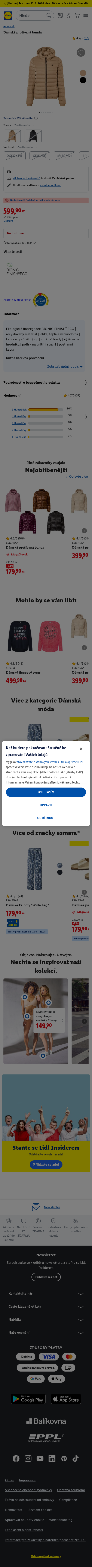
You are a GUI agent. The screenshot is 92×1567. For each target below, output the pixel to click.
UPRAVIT (46, 805)
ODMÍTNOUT (46, 818)
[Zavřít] (81, 748)
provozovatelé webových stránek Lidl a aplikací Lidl (49, 762)
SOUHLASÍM (46, 792)
